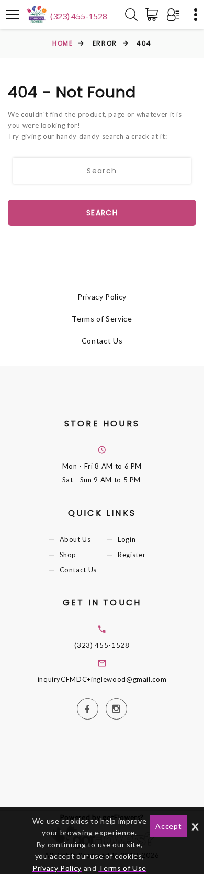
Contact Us (102, 340)
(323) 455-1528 (78, 16)
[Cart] (153, 14)
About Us (75, 539)
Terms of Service (102, 318)
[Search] (131, 14)
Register (131, 554)
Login (126, 539)
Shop (68, 554)
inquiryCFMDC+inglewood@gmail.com (102, 679)
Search (102, 212)
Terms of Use (122, 868)
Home (62, 43)
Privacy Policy (102, 296)
